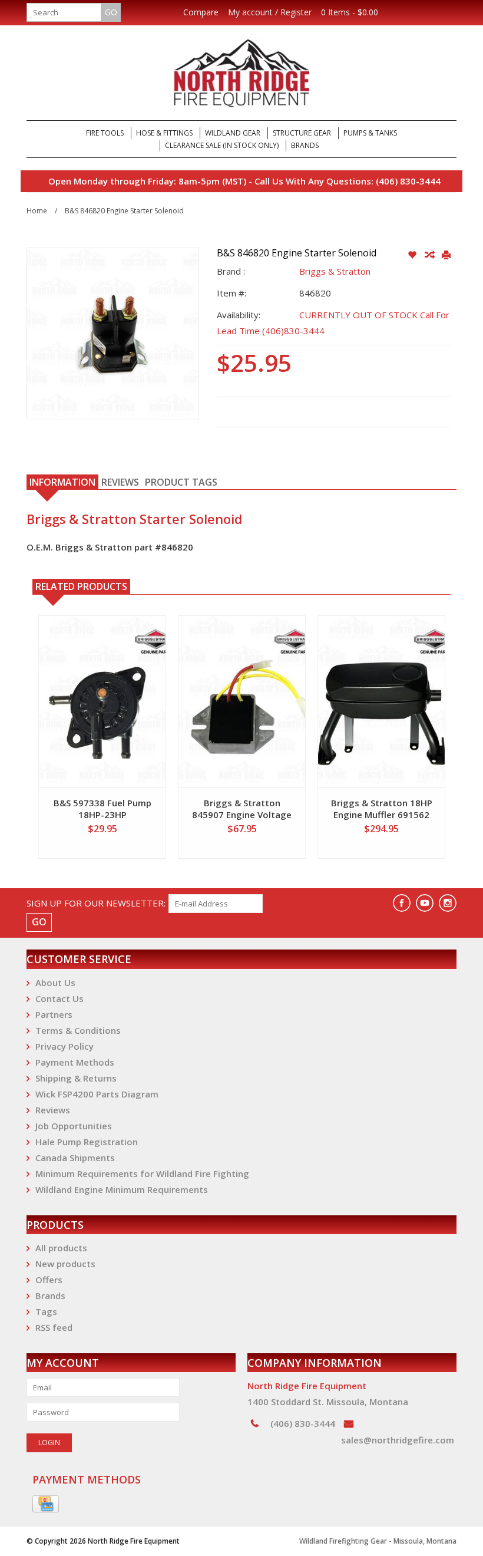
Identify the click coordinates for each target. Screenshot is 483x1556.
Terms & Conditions (78, 1030)
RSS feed (53, 1327)
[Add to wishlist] (413, 255)
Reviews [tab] (120, 482)
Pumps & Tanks (370, 133)
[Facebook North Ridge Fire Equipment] (402, 903)
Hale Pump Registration (86, 1142)
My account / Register (270, 12)
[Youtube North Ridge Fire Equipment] (425, 903)
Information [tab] (62, 482)
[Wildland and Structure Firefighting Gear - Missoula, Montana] (241, 72)
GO (111, 12)
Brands (305, 145)
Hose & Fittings (164, 133)
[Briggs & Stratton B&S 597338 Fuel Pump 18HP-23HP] (102, 701)
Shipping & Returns (76, 1078)
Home (37, 211)
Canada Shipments (75, 1157)
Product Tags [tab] (181, 482)
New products (65, 1264)
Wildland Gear (232, 133)
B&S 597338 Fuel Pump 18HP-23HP (102, 808)
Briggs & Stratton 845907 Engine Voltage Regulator (242, 808)
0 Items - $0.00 (349, 12)
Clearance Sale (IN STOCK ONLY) (222, 145)
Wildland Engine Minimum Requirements (121, 1189)
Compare (201, 12)
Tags (46, 1311)
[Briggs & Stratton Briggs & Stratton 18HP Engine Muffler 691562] (381, 701)
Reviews (52, 1110)
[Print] (446, 255)
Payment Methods (74, 1062)
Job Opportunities (73, 1126)
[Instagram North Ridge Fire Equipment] (447, 903)
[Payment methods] (45, 1504)
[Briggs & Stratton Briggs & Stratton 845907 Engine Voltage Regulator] (241, 701)
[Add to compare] (430, 255)
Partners (53, 1014)
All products (61, 1248)
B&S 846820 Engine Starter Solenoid (124, 211)
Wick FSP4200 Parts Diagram (96, 1094)
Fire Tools (105, 133)
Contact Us (59, 998)
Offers (48, 1279)
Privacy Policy (64, 1046)
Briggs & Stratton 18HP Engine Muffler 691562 (381, 808)
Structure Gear (302, 133)
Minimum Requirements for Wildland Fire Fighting (142, 1173)
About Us (55, 982)
